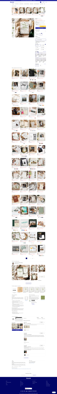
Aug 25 (36, 24)
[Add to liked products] (33, 19)
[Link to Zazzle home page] (12, 2)
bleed (18, 306)
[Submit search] (40, 2)
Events (13, 0)
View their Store (32, 303)
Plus (14, 0)
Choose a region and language (28, 387)
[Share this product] (31, 19)
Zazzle (10, 0)
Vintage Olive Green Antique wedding (19, 262)
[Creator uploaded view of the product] (24, 27)
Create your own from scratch (26, 300)
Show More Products (28, 283)
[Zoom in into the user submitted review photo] (13, 324)
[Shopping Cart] (46, 2)
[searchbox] (28, 2)
